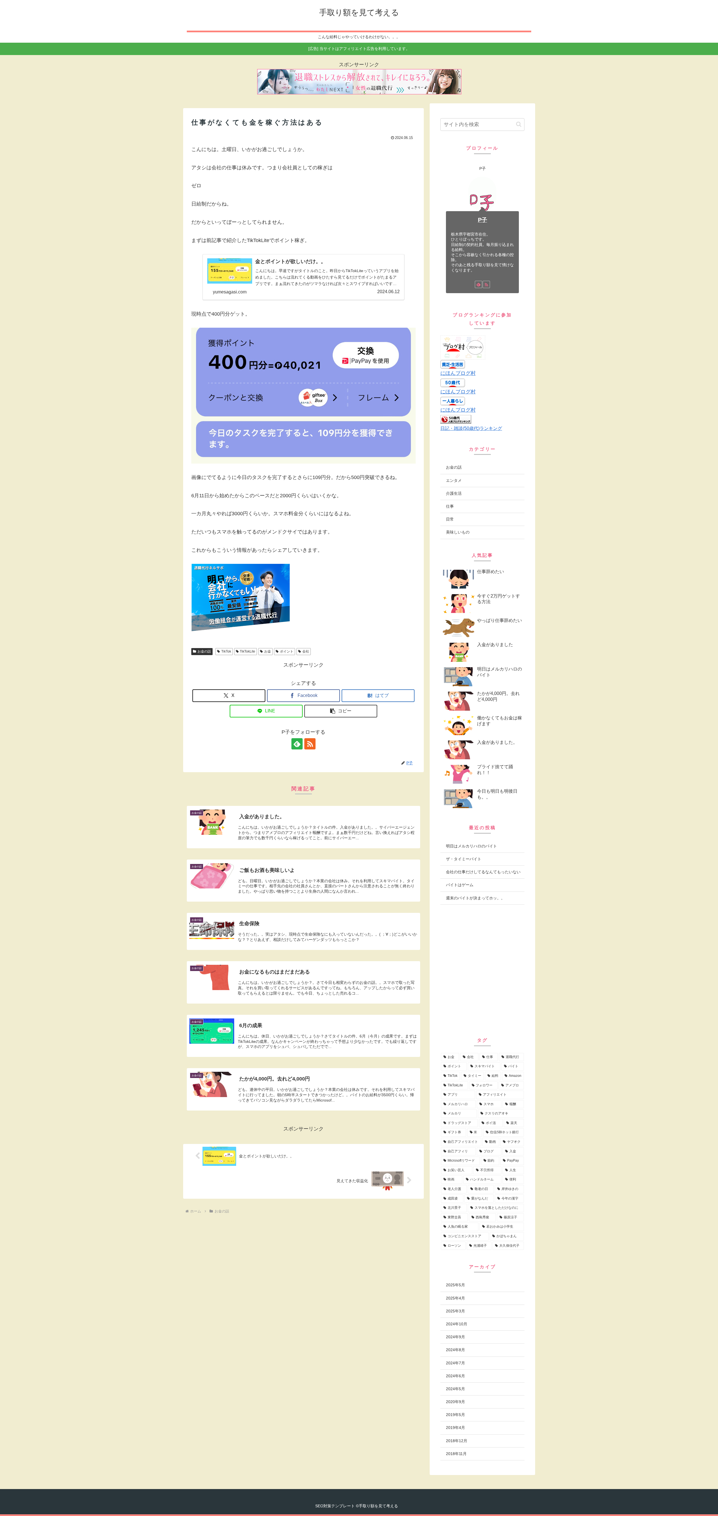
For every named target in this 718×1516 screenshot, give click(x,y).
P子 (482, 220)
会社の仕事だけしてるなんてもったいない (483, 872)
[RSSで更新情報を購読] (310, 743)
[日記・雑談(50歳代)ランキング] (455, 419)
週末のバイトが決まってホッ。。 (475, 898)
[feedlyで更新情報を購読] (297, 743)
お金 (267, 651)
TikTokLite (247, 651)
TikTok (226, 651)
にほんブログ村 (458, 373)
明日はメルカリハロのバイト (471, 846)
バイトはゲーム (459, 885)
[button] (340, 711)
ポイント (286, 651)
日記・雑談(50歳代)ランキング (471, 428)
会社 (305, 651)
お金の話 (204, 651)
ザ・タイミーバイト (463, 859)
